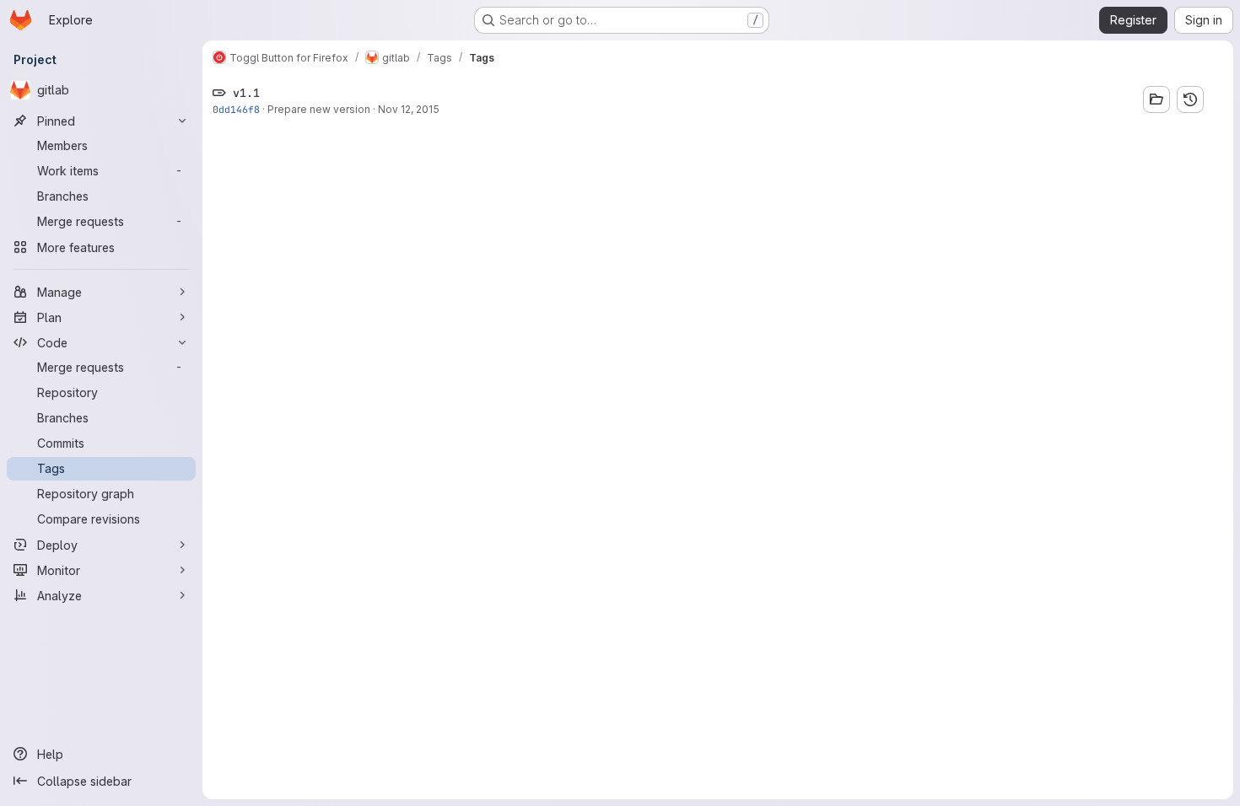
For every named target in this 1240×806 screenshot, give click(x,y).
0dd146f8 (236, 109)
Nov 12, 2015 (408, 109)
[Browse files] (1156, 99)
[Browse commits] (1190, 99)
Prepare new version (318, 109)
